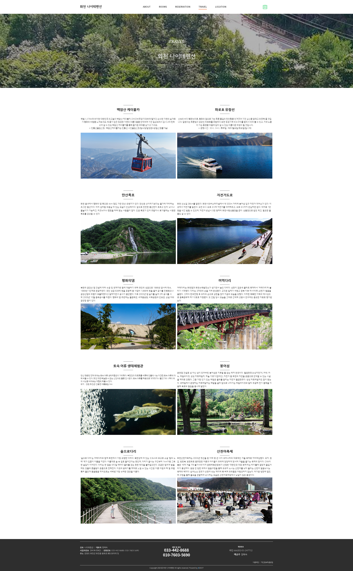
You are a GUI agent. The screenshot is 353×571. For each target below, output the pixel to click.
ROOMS (163, 7)
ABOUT (147, 7)
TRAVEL (203, 7)
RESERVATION (182, 7)
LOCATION (220, 7)
